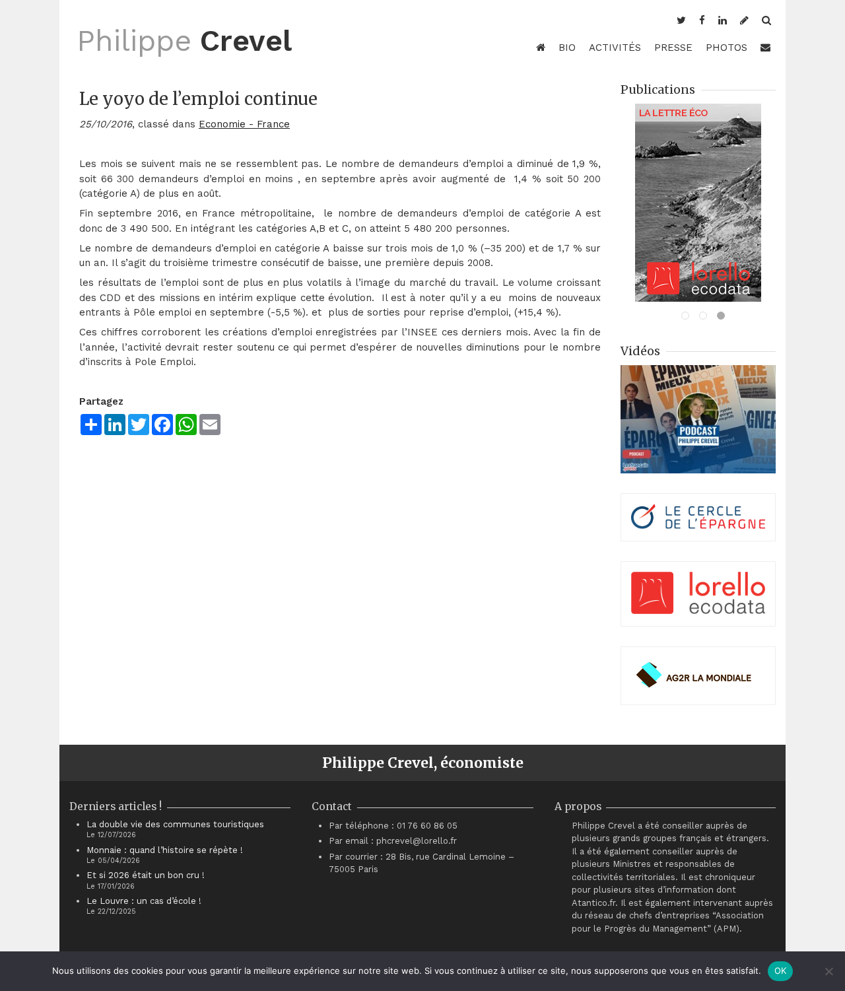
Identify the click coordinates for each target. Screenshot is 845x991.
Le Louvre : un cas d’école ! (143, 901)
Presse (673, 47)
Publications (658, 89)
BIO (567, 47)
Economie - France (244, 124)
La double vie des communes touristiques (175, 824)
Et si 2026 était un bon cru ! (145, 875)
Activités (615, 47)
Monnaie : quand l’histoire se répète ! (164, 850)
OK (780, 970)
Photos (726, 47)
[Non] (828, 971)
